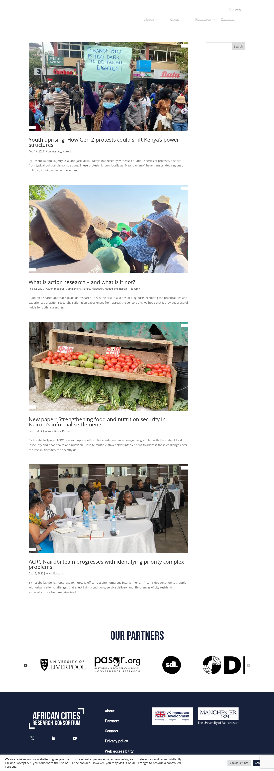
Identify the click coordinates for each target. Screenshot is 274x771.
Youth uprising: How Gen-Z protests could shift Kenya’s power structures (104, 142)
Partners (112, 721)
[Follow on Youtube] (74, 738)
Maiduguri (97, 288)
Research (203, 19)
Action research (55, 288)
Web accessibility (119, 751)
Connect (227, 19)
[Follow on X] (32, 738)
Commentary (53, 151)
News (174, 19)
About (149, 19)
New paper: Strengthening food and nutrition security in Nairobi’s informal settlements (97, 422)
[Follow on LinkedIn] (53, 738)
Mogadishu (111, 288)
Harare (86, 288)
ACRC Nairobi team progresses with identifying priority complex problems (106, 564)
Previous (26, 666)
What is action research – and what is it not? (82, 282)
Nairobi (67, 151)
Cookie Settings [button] (239, 763)
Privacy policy (116, 741)
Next (248, 666)
